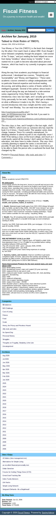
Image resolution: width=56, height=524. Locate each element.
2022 (4, 393)
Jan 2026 (6, 380)
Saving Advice (48, 513)
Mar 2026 (6, 373)
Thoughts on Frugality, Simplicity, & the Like (18, 343)
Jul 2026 (6, 359)
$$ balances (7, 305)
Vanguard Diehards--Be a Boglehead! (16, 489)
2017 (4, 411)
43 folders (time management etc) (15, 458)
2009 (4, 438)
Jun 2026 (6, 362)
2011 (4, 431)
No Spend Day (8, 332)
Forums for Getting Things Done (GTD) (17, 472)
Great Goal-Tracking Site (12, 475)
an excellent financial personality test (16, 465)
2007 (4, 445)
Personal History (9, 336)
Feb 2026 (6, 376)
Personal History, (17, 155)
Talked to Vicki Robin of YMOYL (20, 41)
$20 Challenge (8, 308)
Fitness (5, 315)
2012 (4, 428)
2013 (4, 425)
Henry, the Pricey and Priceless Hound (17, 325)
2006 (4, 449)
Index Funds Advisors (10, 479)
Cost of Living (7, 312)
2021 (4, 397)
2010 (4, 435)
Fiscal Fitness (24, 513)
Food (4, 318)
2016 (4, 414)
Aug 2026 (6, 355)
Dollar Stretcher (8, 468)
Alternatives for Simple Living (13, 462)
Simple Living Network (11, 486)
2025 (4, 383)
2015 (4, 418)
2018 (4, 407)
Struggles (6, 339)
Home (3, 30)
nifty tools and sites (9, 329)
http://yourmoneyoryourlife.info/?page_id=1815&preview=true (15, 113)
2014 (4, 421)
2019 (4, 404)
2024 (4, 387)
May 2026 (6, 366)
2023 (4, 390)
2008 (4, 442)
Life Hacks (6, 482)
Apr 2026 (6, 369)
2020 (4, 400)
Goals (5, 322)
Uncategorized (8, 346)
